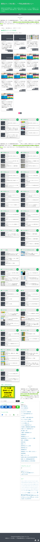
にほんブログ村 (24, 474)
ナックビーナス (31, 487)
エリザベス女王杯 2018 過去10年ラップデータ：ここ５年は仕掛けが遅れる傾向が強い (31, 279)
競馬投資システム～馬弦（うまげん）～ (29, 451)
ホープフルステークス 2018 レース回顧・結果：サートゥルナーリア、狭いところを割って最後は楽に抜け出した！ (11, 136)
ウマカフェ (23, 415)
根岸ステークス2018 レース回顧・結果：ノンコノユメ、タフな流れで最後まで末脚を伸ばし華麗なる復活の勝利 (7, 46)
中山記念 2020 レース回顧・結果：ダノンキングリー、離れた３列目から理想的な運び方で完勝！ (31, 364)
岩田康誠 (35, 495)
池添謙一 (33, 497)
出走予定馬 (10, 69)
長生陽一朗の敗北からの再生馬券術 (28, 460)
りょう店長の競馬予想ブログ (27, 413)
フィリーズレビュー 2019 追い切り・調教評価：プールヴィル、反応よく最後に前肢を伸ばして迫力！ (11, 279)
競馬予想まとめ (24, 447)
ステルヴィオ (25, 484)
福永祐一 (23, 498)
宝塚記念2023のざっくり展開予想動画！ (32, 238)
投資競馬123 (23, 434)
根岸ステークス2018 (22, 48)
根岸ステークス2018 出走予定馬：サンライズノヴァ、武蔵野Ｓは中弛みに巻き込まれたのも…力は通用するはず (7, 104)
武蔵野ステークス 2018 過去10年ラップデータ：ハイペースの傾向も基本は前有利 (31, 284)
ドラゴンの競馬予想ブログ (26, 425)
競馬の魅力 (23, 442)
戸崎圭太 (23, 497)
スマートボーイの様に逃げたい (27, 421)
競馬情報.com (24, 449)
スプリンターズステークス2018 (31, 484)
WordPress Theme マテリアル (22, 536)
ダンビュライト (27, 487)
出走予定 (25, 495)
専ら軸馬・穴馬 (24, 430)
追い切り (29, 498)
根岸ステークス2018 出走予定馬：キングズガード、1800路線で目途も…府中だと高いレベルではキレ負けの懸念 (7, 84)
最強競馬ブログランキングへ (25, 471)
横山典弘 (28, 497)
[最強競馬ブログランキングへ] (26, 469)
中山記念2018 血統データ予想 (30, 333)
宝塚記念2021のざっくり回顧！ (30, 358)
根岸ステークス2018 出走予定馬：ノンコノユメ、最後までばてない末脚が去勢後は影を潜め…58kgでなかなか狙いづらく (19, 65)
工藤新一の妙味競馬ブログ (26, 432)
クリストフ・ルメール (28, 482)
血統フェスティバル (25, 455)
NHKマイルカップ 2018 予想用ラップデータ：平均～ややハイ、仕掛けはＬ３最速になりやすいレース (11, 235)
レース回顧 (27, 492)
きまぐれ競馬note (24, 408)
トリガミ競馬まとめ (25, 423)
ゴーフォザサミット (34, 482)
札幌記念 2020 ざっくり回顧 (10, 263)
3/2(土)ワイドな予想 (8, 303)
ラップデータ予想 (27, 490)
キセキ (23, 482)
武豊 (31, 497)
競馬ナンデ (23, 443)
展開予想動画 (31, 495)
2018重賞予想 (23, 47)
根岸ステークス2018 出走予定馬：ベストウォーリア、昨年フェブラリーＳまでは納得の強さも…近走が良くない (32, 84)
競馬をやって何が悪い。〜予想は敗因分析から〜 (17, 4)
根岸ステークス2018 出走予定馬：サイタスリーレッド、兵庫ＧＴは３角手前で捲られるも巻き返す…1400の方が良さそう (7, 65)
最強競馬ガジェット (25, 436)
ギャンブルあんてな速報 (26, 419)
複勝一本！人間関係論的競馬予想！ (28, 459)
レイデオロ (36, 490)
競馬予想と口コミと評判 (26, 445)
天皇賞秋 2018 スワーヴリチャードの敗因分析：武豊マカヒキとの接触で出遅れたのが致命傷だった (31, 324)
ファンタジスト (36, 487)
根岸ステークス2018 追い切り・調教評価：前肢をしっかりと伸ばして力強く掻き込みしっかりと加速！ (32, 44)
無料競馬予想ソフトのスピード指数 (28, 438)
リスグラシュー (33, 490)
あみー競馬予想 (24, 406)
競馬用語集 (23, 453)
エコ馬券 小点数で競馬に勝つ (27, 417)
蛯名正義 (26, 498)
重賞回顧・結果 (10, 51)
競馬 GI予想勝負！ (25, 440)
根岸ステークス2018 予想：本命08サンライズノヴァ (19, 44)
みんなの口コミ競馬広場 (26, 411)
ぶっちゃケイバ (24, 409)
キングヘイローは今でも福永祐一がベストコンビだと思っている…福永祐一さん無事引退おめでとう (11, 379)
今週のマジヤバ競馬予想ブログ (27, 428)
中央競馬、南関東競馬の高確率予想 (28, 426)
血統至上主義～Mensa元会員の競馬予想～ (29, 457)
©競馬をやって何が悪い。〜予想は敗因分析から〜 (15, 538)
